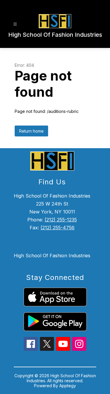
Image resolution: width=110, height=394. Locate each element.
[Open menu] (15, 24)
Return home (31, 130)
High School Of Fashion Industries (52, 255)
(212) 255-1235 (61, 220)
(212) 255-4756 (57, 228)
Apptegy (67, 385)
